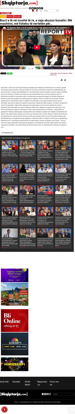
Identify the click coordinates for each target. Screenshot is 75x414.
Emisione (10, 16)
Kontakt (16, 381)
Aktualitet (18, 16)
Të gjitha (68, 138)
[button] (4, 409)
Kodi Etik (4, 381)
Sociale (3, 16)
